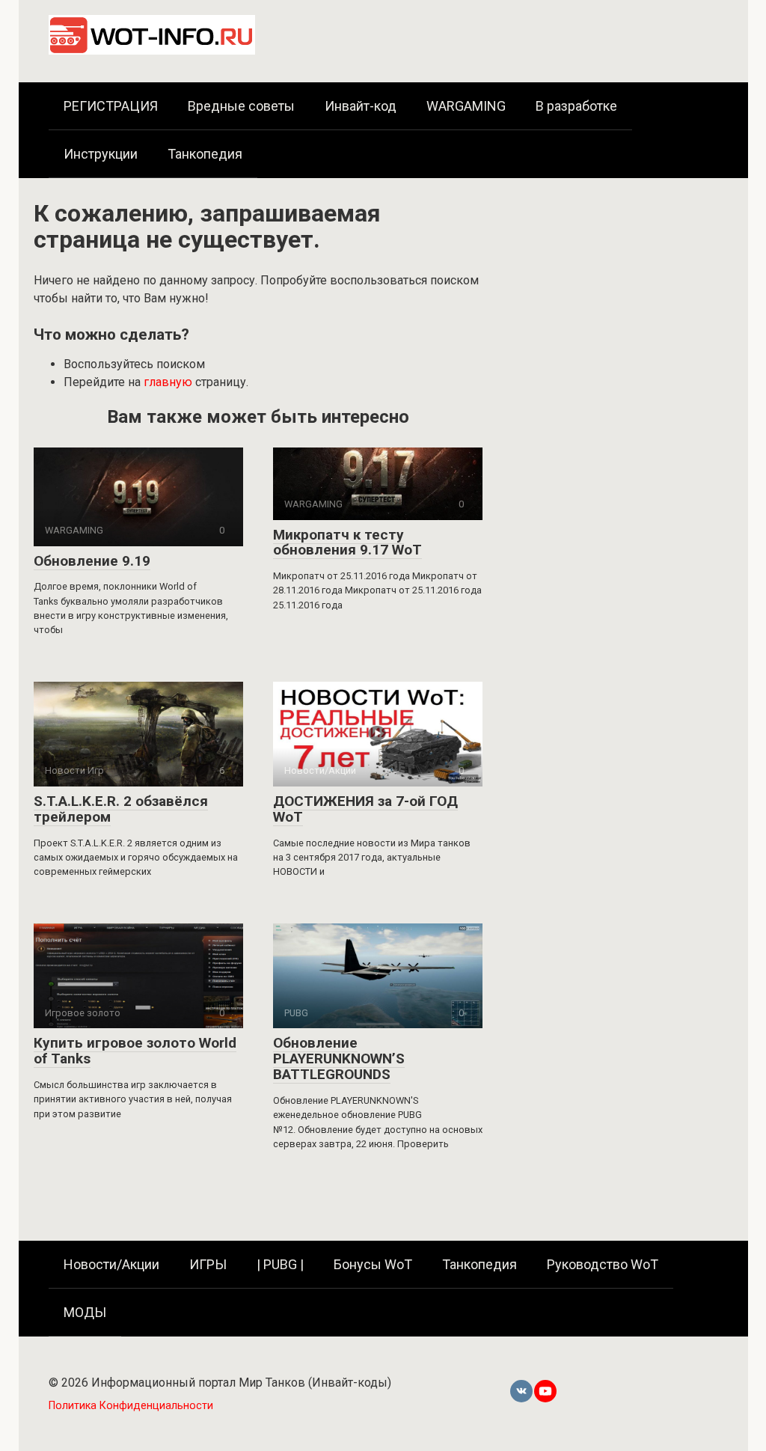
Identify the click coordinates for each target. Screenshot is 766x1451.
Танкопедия (205, 154)
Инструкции (101, 154)
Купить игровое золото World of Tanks (135, 1050)
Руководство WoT (602, 1264)
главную (168, 382)
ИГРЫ (208, 1264)
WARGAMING (466, 106)
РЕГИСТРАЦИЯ (111, 106)
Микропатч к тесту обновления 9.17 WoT (347, 542)
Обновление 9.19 (92, 560)
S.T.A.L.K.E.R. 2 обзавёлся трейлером (121, 808)
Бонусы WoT (373, 1264)
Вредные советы (241, 106)
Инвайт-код (360, 106)
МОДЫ (85, 1312)
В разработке (576, 106)
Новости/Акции (111, 1264)
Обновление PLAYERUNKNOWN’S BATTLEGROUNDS (339, 1058)
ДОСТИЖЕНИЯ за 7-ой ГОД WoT (365, 808)
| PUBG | (280, 1264)
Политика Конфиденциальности (131, 1405)
